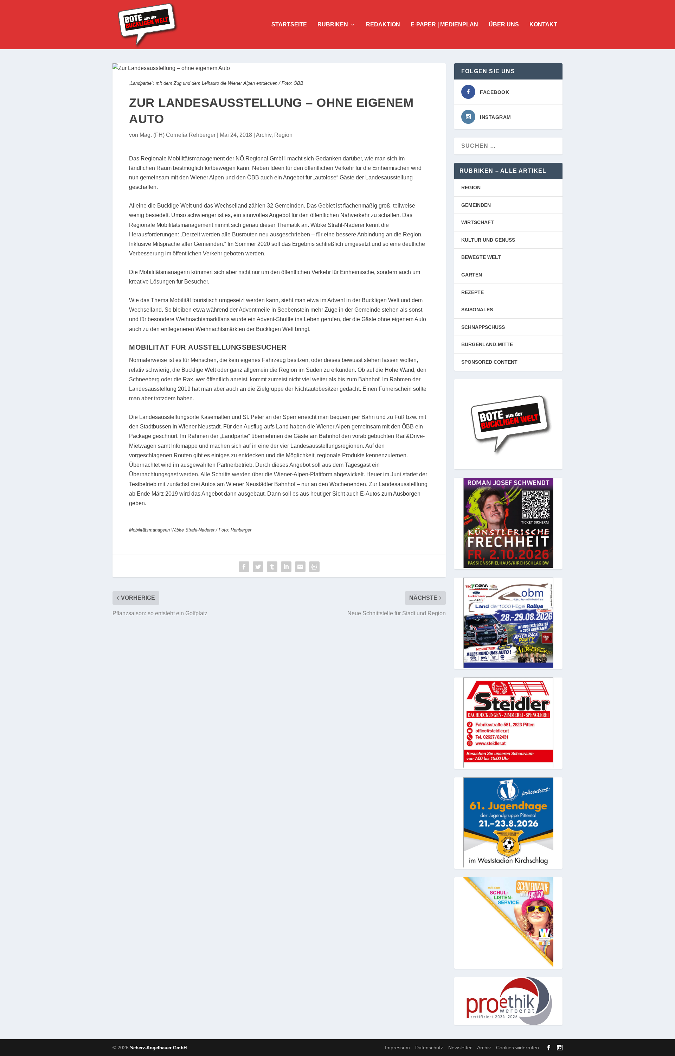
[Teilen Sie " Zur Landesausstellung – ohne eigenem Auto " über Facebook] (244, 567)
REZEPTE (472, 292)
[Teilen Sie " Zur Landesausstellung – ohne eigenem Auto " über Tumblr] (272, 567)
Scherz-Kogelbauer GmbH (158, 1047)
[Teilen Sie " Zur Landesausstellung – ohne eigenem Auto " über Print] (314, 567)
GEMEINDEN (476, 205)
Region (283, 135)
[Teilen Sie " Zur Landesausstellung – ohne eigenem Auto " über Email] (300, 567)
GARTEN (471, 275)
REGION (471, 187)
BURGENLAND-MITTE (487, 344)
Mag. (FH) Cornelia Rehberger (178, 135)
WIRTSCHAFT (477, 222)
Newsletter (460, 1047)
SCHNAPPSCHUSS (483, 327)
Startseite (289, 24)
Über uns (504, 24)
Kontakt (543, 24)
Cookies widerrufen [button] (517, 1047)
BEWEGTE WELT (481, 257)
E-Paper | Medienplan (444, 24)
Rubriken (332, 24)
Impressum (397, 1047)
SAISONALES (477, 309)
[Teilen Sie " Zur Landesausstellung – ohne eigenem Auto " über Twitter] (258, 567)
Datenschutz (429, 1047)
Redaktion (383, 24)
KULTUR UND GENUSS (488, 240)
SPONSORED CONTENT (489, 362)
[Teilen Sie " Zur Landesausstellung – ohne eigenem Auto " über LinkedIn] (286, 567)
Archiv (263, 135)
